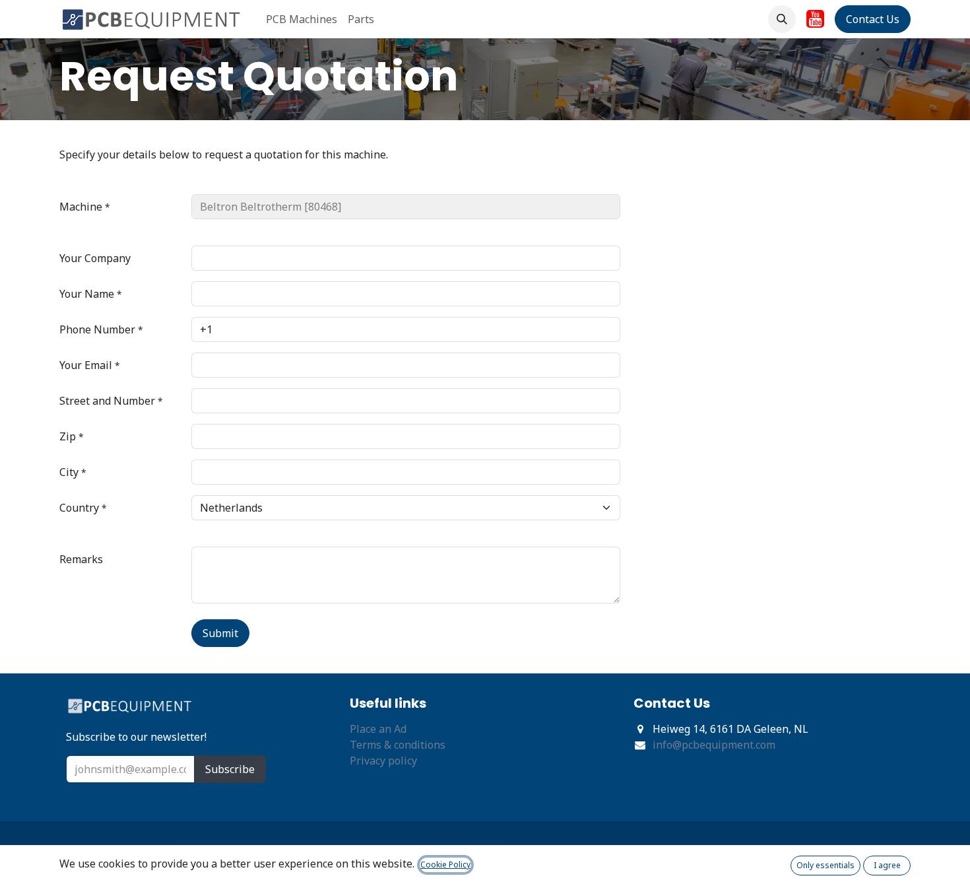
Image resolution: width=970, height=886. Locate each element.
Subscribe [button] (230, 769)
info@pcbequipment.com (714, 744)
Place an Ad (378, 729)
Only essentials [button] (825, 865)
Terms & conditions (397, 744)
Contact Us (872, 19)
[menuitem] (301, 19)
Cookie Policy (445, 864)
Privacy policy (383, 760)
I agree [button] (887, 865)
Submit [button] (220, 633)
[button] (782, 19)
